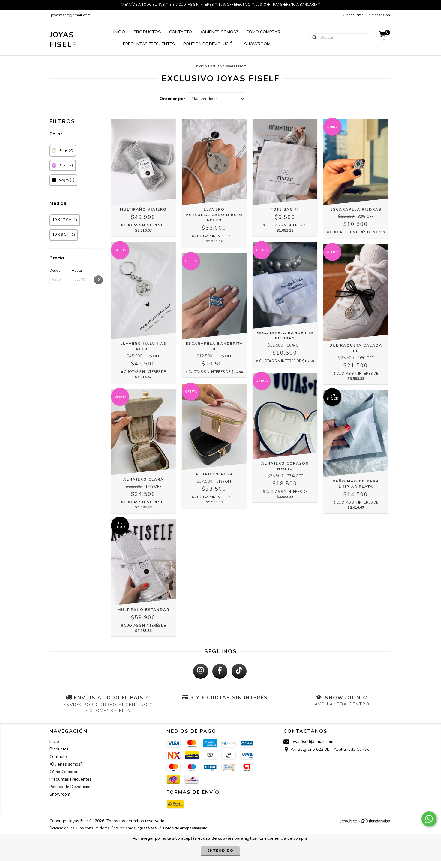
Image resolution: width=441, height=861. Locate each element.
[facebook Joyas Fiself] (219, 671)
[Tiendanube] (365, 822)
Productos (147, 32)
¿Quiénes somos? (219, 32)
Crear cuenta (353, 15)
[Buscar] (313, 37)
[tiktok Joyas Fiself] (239, 671)
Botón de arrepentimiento (185, 828)
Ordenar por (172, 99)
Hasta (77, 270)
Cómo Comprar (263, 32)
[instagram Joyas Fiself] (200, 671)
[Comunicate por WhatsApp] (429, 818)
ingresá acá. (147, 828)
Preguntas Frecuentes (149, 44)
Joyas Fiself (63, 39)
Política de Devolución (209, 44)
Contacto (180, 32)
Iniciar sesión (379, 15)
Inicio (119, 32)
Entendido (220, 850)
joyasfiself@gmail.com (71, 15)
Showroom (257, 44)
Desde (55, 270)
